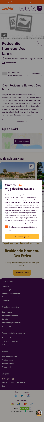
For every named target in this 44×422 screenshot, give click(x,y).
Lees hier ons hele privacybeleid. (23, 223)
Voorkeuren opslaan (22, 236)
